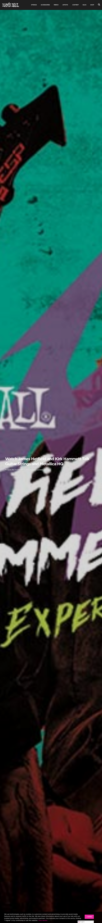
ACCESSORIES (45, 5)
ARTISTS (65, 5)
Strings (46, 469)
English (82, 922)
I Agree (89, 916)
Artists (33, 469)
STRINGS (34, 5)
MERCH (56, 5)
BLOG (84, 5)
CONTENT (75, 5)
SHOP (92, 5)
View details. (43, 920)
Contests (40, 469)
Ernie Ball (10, 469)
